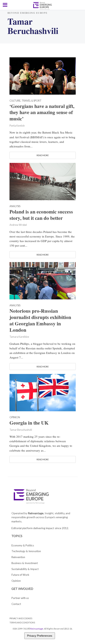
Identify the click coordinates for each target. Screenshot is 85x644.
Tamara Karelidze (19, 336)
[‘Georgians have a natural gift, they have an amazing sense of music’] (42, 75)
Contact (16, 604)
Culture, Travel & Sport (25, 101)
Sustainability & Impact (25, 569)
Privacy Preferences (39, 635)
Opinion (14, 417)
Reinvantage (36, 628)
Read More (43, 155)
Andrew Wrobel (18, 224)
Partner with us (20, 598)
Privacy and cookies (20, 618)
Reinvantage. (36, 513)
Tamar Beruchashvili (20, 429)
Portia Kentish (17, 125)
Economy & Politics (22, 545)
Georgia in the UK (29, 423)
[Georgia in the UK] (42, 392)
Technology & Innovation (26, 551)
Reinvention (18, 557)
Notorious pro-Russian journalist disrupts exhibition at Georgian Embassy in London (40, 320)
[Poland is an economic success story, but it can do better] (42, 181)
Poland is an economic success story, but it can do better (41, 215)
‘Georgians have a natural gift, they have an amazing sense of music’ (41, 112)
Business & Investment (24, 563)
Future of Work (20, 574)
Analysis (14, 206)
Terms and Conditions (22, 622)
